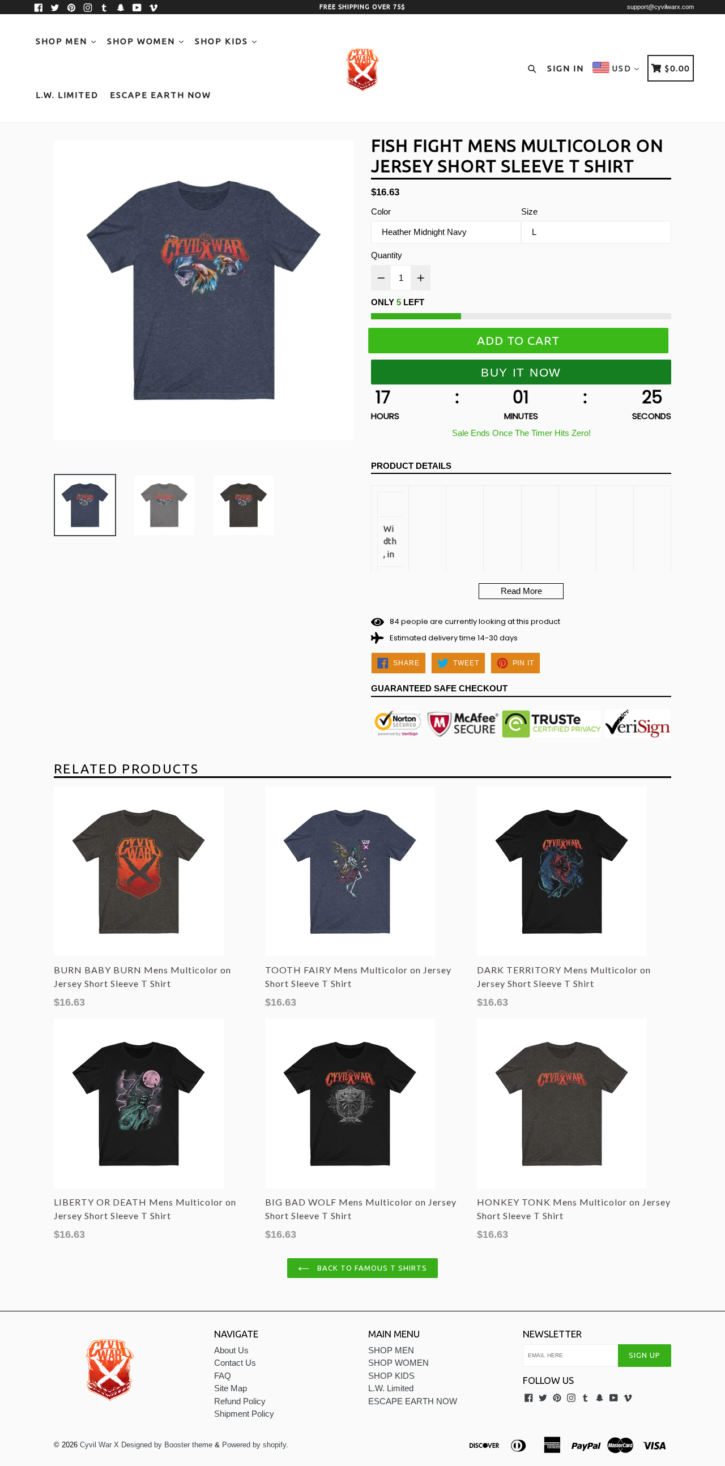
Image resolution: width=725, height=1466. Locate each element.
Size (529, 211)
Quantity (386, 255)
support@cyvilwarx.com (660, 6)
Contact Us (235, 1362)
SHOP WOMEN (142, 41)
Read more (521, 591)
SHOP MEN (63, 41)
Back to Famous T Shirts (371, 1268)
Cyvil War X (99, 1445)
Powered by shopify (254, 1445)
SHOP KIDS (223, 41)
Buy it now (521, 372)
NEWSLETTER (552, 1333)
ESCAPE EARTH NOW (160, 95)
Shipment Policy (244, 1413)
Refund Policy (240, 1401)
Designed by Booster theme (166, 1445)
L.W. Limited (67, 95)
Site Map (230, 1388)
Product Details (411, 466)
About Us (231, 1350)
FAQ (222, 1375)
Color (381, 211)
